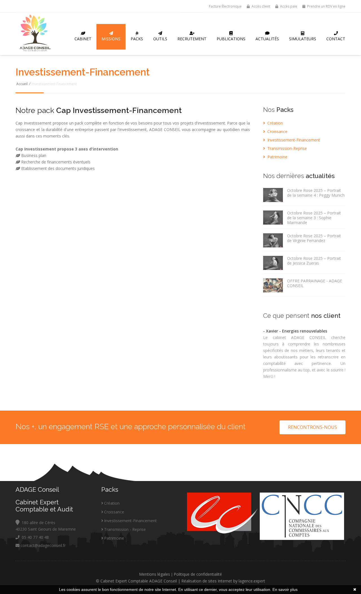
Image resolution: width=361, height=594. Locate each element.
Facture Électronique (225, 6)
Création (274, 123)
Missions (111, 38)
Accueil (22, 83)
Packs (137, 38)
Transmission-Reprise (286, 148)
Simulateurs (302, 38)
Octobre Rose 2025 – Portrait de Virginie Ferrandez (314, 238)
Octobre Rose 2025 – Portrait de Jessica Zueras (314, 260)
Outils (160, 38)
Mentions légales (154, 574)
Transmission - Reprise (125, 529)
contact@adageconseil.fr (42, 545)
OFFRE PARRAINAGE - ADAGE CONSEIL (314, 283)
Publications (231, 38)
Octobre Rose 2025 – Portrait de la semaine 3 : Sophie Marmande (314, 217)
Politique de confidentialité (198, 574)
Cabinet (82, 38)
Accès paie (288, 6)
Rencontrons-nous (312, 427)
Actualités (267, 38)
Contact (335, 38)
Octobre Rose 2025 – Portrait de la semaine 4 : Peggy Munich (316, 193)
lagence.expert (252, 581)
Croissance (276, 131)
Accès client (260, 6)
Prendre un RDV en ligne (325, 6)
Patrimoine (276, 156)
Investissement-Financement (293, 140)
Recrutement (191, 38)
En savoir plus (285, 589)
